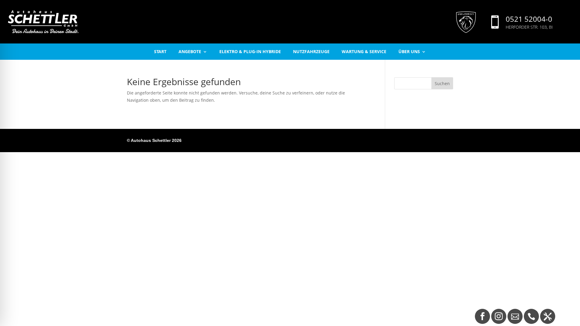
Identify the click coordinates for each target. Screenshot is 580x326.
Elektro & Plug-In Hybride (250, 52)
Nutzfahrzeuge (311, 52)
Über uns (409, 52)
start (160, 52)
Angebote (190, 52)
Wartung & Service (364, 52)
